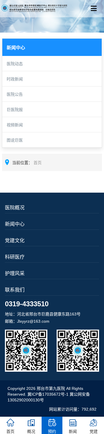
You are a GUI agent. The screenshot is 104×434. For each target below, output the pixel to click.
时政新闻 (15, 79)
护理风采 (15, 273)
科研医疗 (15, 257)
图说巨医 (15, 140)
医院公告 (15, 94)
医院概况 (15, 208)
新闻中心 (15, 224)
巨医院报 (15, 109)
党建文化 (15, 240)
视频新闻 (15, 125)
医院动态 (15, 63)
